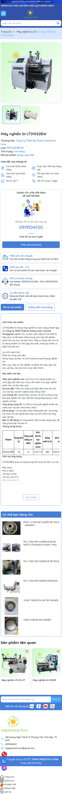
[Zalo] (31, 706)
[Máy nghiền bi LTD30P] (46, 662)
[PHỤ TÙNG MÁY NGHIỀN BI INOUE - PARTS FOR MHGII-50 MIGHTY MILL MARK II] (11, 548)
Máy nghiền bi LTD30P (44, 680)
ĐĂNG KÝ (56, 699)
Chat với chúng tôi (31, 244)
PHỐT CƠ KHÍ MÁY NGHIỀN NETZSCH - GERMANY (41, 524)
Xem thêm (31, 497)
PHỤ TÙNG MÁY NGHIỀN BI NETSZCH (41, 561)
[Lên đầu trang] (56, 750)
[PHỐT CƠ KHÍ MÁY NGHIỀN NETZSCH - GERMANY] (11, 528)
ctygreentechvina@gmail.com (20, 748)
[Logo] (31, 13)
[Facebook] (38, 706)
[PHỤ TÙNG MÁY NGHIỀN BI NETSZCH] (11, 567)
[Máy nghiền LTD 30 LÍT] (15, 662)
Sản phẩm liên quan (18, 642)
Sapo (39, 762)
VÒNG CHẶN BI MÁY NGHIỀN (37, 620)
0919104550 (31, 227)
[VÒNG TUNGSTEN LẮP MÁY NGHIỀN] (11, 606)
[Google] (52, 706)
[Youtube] (45, 706)
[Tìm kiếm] (58, 23)
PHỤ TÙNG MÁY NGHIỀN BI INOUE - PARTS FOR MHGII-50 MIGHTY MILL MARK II (40, 543)
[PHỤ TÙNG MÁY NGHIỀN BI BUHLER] (11, 587)
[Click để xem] (31, 72)
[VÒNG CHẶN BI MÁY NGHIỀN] (11, 626)
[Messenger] (4, 768)
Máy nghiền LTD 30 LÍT (13, 680)
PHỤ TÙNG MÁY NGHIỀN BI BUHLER (40, 581)
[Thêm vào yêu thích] (26, 651)
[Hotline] (4, 754)
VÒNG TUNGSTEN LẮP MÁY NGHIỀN (40, 600)
